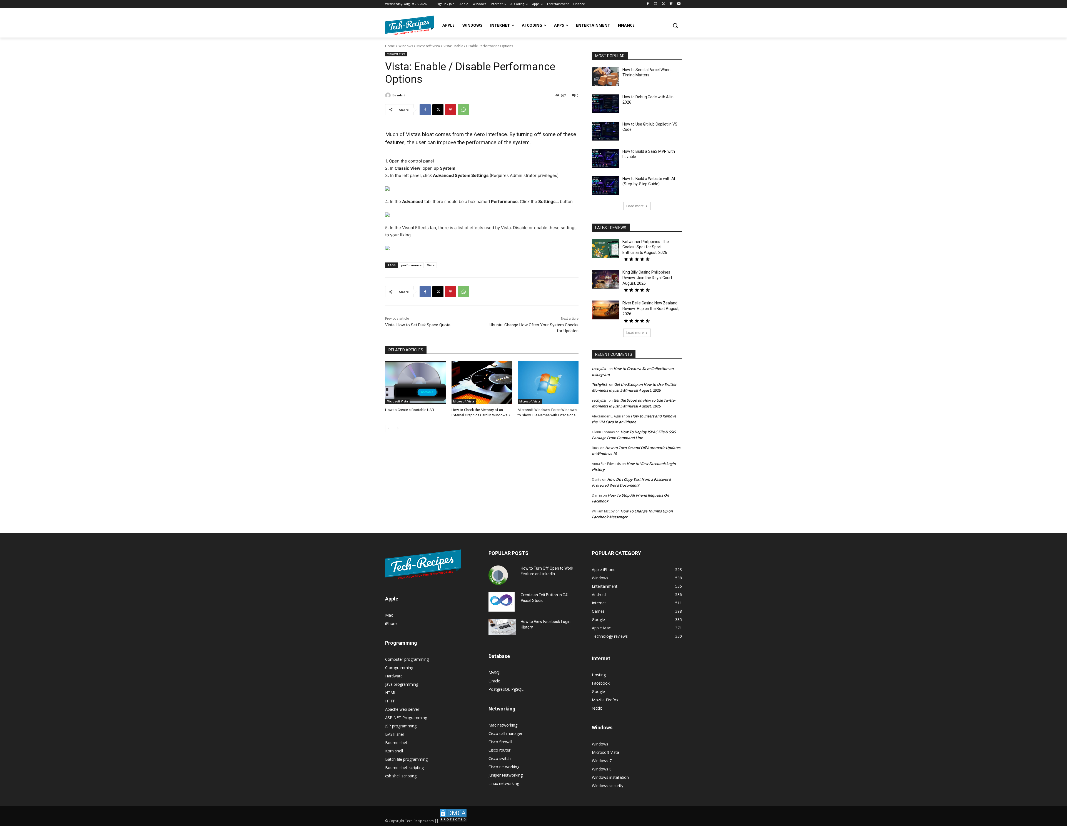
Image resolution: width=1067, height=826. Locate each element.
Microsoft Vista (428, 46)
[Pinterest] (450, 109)
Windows (405, 46)
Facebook (601, 683)
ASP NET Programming (406, 717)
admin (402, 95)
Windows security (607, 785)
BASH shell (395, 734)
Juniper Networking (505, 775)
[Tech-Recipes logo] (409, 25)
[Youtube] (678, 4)
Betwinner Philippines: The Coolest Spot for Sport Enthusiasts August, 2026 (645, 247)
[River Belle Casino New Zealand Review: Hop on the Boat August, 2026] (605, 310)
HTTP (390, 701)
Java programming (401, 684)
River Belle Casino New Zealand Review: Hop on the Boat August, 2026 (650, 308)
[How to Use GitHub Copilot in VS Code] (605, 131)
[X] (663, 4)
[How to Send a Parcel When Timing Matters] (605, 76)
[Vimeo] (671, 4)
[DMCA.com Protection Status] (453, 821)
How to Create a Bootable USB (409, 410)
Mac (389, 615)
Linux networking (503, 783)
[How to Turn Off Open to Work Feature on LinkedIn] (498, 575)
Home (390, 46)
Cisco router (499, 750)
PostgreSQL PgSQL (505, 689)
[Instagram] (655, 4)
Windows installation (610, 777)
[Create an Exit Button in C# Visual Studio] (501, 602)
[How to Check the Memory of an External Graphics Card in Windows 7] (482, 382)
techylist (599, 368)
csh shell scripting (401, 776)
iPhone (391, 623)
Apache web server (402, 709)
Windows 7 (602, 760)
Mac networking (502, 725)
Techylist (599, 384)
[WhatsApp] (463, 109)
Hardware (394, 676)
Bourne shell (396, 742)
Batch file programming (406, 759)
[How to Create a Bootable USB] (415, 382)
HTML (390, 692)
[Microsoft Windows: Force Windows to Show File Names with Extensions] (548, 382)
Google (598, 691)
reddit (597, 708)
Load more (635, 206)
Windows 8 (602, 769)
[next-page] (397, 428)
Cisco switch (499, 758)
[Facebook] (648, 4)
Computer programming (407, 659)
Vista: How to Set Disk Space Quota (417, 324)
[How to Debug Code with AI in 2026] (605, 103)
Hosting (599, 674)
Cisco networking (503, 766)
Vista (431, 265)
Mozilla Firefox (605, 699)
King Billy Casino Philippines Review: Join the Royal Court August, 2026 (647, 277)
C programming (399, 667)
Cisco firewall (500, 741)
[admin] (388, 95)
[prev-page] (388, 428)
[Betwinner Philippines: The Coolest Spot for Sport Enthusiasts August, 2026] (605, 248)
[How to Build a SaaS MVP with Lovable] (605, 158)
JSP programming (401, 726)
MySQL (495, 672)
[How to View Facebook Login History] (502, 627)
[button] (675, 25)
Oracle (494, 681)
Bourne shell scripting (404, 767)
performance (411, 265)
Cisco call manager (505, 733)
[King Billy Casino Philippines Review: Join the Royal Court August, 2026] (605, 279)
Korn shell (394, 751)
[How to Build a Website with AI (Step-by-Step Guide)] (605, 185)
